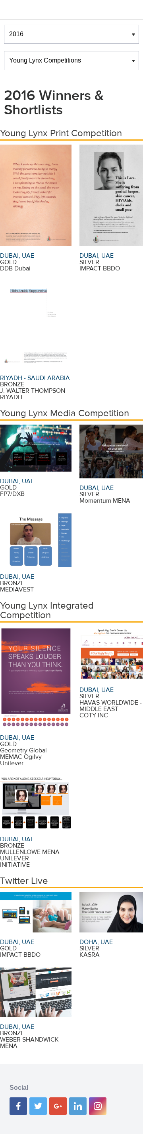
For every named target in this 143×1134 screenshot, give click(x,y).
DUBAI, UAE (17, 256)
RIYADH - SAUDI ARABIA (35, 378)
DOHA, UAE (96, 942)
